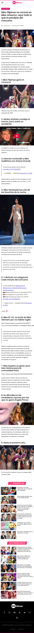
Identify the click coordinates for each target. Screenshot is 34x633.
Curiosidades (5, 8)
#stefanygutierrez (8, 290)
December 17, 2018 (26, 173)
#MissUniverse (7, 288)
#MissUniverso (20, 286)
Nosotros (21, 629)
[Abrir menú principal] (2, 2)
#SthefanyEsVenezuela (19, 288)
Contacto (12, 629)
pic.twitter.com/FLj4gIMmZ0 (11, 299)
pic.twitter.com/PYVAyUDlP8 (11, 169)
